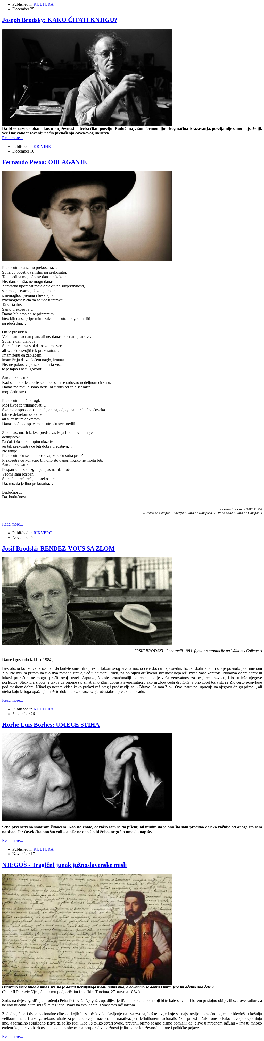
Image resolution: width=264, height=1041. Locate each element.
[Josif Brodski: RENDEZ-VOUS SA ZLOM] (87, 643)
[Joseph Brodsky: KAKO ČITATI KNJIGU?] (87, 125)
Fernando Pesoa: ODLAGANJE (44, 162)
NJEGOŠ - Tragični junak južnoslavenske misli (64, 864)
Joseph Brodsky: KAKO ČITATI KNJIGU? (59, 19)
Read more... (12, 138)
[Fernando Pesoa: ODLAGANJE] (87, 260)
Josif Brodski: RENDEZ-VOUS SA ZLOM (58, 548)
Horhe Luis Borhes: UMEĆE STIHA (51, 724)
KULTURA (44, 4)
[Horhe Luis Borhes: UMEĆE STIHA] (87, 819)
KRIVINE (42, 146)
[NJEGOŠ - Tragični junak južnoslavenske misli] (87, 983)
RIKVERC (43, 533)
